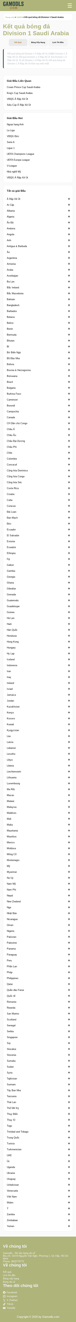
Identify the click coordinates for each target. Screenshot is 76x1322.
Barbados (12, 311)
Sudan (10, 1066)
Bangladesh (13, 305)
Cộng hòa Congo (16, 476)
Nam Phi (11, 889)
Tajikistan (12, 1078)
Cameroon (12, 399)
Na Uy (10, 877)
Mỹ (8, 866)
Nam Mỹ (11, 883)
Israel (10, 689)
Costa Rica (13, 488)
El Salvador (13, 535)
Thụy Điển (12, 1114)
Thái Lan (11, 1102)
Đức (9, 523)
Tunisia (11, 1143)
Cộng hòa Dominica (17, 470)
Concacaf (12, 464)
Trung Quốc (13, 1137)
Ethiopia (11, 553)
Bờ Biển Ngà (14, 352)
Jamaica (11, 694)
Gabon (10, 565)
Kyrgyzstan (13, 730)
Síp (9, 1043)
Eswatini (11, 547)
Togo (9, 1125)
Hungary (11, 647)
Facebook (12, 1292)
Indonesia (12, 665)
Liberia (10, 765)
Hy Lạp (10, 653)
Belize (10, 323)
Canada (11, 417)
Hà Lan (10, 618)
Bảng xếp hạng (11, 1278)
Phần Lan (12, 966)
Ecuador (11, 529)
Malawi (10, 801)
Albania (11, 210)
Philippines (12, 978)
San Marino (13, 1013)
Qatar (10, 984)
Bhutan (10, 340)
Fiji (8, 559)
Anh (9, 240)
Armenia (11, 264)
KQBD (19, 17)
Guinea (10, 612)
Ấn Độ (10, 222)
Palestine (12, 942)
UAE (9, 1155)
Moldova (11, 848)
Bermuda (11, 334)
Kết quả (7, 1272)
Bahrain (11, 299)
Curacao (11, 506)
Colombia (12, 458)
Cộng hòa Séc (14, 482)
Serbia (10, 1031)
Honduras (12, 635)
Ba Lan (10, 281)
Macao (10, 795)
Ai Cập (10, 204)
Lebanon (11, 748)
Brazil (10, 382)
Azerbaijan (12, 275)
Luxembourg (13, 783)
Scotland (11, 1019)
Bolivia (10, 364)
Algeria (10, 216)
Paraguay (12, 954)
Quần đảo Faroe (15, 990)
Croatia (10, 494)
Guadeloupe (13, 606)
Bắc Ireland (13, 287)
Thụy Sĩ (11, 1120)
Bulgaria (11, 387)
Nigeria (10, 931)
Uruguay (11, 1179)
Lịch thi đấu (9, 1275)
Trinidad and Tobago (17, 1131)
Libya (10, 759)
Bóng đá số (9, 1281)
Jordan (10, 700)
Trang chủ (9, 17)
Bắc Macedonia (15, 293)
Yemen (10, 1226)
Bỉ (8, 346)
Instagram (12, 1296)
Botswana (12, 376)
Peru (9, 960)
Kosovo (11, 718)
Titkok (10, 1304)
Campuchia (13, 411)
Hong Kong (13, 641)
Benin (10, 328)
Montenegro (13, 860)
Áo (8, 252)
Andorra (11, 228)
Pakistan (11, 937)
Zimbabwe (12, 1220)
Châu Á (11, 429)
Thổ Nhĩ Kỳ (13, 1108)
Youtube (11, 1308)
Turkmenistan (14, 1149)
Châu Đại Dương (16, 441)
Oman (10, 925)
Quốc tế (11, 996)
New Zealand (14, 901)
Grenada (11, 594)
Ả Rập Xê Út (13, 199)
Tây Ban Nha (14, 1090)
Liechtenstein (14, 771)
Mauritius (12, 836)
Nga (9, 907)
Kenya (10, 712)
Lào (9, 736)
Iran (9, 671)
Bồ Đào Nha (13, 358)
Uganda (11, 1167)
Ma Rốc (11, 789)
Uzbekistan (13, 1184)
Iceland (11, 659)
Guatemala (12, 600)
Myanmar (12, 872)
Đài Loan (11, 511)
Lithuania (11, 777)
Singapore (12, 1037)
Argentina (12, 258)
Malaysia (11, 807)
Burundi (11, 405)
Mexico (11, 842)
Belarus (11, 317)
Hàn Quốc (12, 630)
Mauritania (12, 830)
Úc (8, 1161)
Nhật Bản (12, 913)
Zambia (11, 1214)
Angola (10, 234)
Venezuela (12, 1190)
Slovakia (11, 1049)
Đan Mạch (12, 517)
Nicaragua (12, 919)
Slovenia (11, 1055)
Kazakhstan (13, 706)
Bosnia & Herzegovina (19, 370)
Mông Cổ (11, 854)
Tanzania (11, 1096)
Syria (9, 1072)
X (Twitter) (12, 1300)
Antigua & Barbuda (17, 246)
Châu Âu (11, 435)
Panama (11, 948)
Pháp (9, 972)
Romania (11, 1001)
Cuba (9, 500)
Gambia (11, 570)
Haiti (9, 624)
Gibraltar (11, 588)
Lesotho (11, 754)
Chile (9, 452)
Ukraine (11, 1173)
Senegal (11, 1025)
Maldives (11, 813)
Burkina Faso (14, 393)
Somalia (11, 1060)
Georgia (11, 576)
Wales (10, 1202)
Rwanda (11, 1007)
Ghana (10, 582)
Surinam (11, 1084)
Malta (10, 824)
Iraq (9, 677)
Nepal (10, 895)
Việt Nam (12, 1196)
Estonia (11, 541)
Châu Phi (12, 447)
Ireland (10, 683)
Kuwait (10, 724)
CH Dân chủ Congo (17, 423)
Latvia (10, 742)
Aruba (10, 269)
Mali (9, 818)
